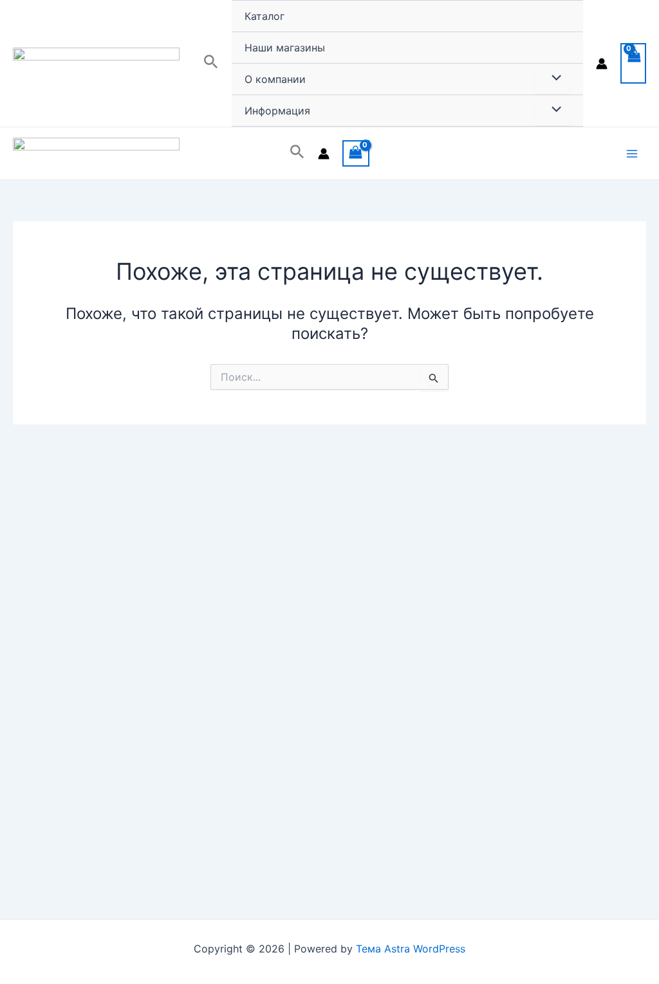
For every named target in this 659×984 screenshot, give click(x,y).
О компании (275, 79)
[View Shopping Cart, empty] (633, 63)
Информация (277, 110)
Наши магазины (285, 47)
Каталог (264, 16)
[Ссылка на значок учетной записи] (602, 63)
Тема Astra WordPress (410, 948)
